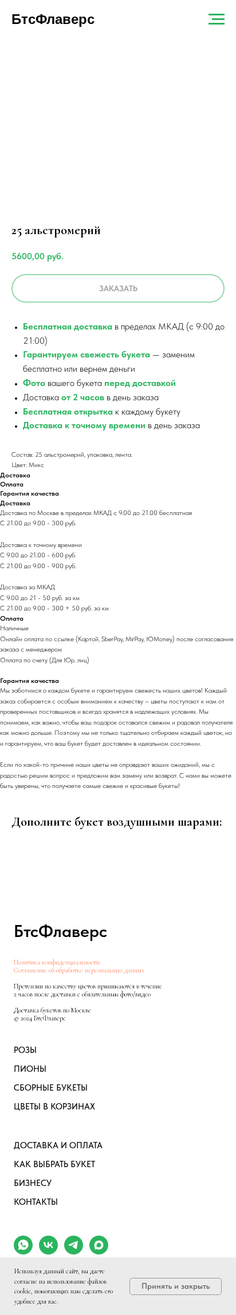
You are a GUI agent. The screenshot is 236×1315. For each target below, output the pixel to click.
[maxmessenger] (98, 1251)
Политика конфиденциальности (57, 962)
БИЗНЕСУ (33, 1183)
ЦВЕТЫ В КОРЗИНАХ (54, 1106)
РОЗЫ (25, 1050)
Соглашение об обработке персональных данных (79, 970)
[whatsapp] (23, 1251)
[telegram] (73, 1251)
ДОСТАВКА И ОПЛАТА (58, 1145)
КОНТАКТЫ (36, 1202)
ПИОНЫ (30, 1069)
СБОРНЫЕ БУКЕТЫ (51, 1088)
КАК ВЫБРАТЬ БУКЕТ (54, 1164)
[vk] (48, 1251)
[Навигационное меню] (217, 19)
